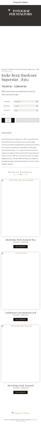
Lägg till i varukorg (28, 120)
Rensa (3, 114)
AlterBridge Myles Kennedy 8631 (20, 239)
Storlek (7, 101)
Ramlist (17, 150)
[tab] (20, 133)
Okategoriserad (7, 71)
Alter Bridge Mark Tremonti (20, 385)
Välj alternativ (20, 246)
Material (6, 106)
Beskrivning (7, 133)
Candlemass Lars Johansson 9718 (20, 312)
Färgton (7, 110)
